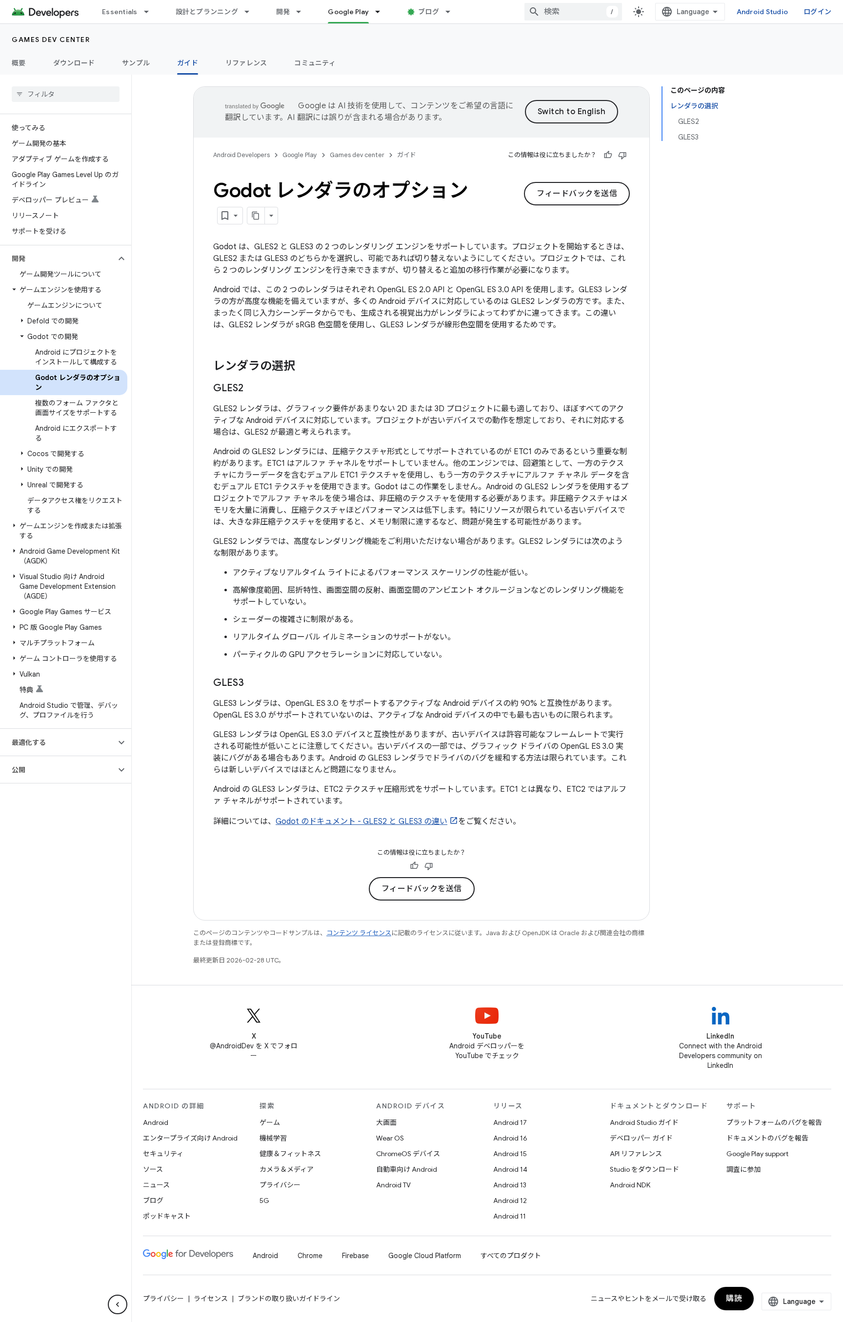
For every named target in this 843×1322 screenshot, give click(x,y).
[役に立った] (608, 155)
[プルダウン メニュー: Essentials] (151, 11)
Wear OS (390, 1138)
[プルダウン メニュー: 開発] (303, 11)
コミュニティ (315, 63)
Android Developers (241, 155)
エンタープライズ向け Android (190, 1138)
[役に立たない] (622, 155)
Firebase (355, 1255)
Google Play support (757, 1153)
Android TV (393, 1185)
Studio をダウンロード (644, 1169)
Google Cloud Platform (424, 1255)
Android (155, 1122)
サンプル (136, 63)
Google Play (348, 11)
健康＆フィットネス (290, 1153)
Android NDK (630, 1185)
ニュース (156, 1185)
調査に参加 (743, 1169)
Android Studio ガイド (644, 1122)
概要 (19, 63)
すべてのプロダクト (511, 1255)
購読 (734, 1298)
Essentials (120, 11)
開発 (283, 11)
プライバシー (280, 1185)
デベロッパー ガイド (641, 1138)
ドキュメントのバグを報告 (767, 1138)
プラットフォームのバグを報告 (774, 1122)
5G (264, 1200)
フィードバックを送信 (577, 194)
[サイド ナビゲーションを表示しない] (117, 1304)
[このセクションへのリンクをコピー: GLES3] (253, 683)
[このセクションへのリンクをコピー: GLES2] (253, 389)
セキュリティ (163, 1153)
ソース (153, 1169)
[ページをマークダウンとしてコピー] (256, 215)
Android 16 (510, 1138)
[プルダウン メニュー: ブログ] (452, 11)
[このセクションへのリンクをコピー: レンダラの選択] (305, 367)
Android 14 (510, 1169)
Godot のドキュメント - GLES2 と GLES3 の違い (361, 821)
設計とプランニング (207, 11)
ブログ (428, 11)
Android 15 (510, 1153)
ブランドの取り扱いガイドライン (289, 1298)
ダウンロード (74, 63)
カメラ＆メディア (287, 1169)
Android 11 (509, 1216)
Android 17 (510, 1122)
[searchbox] (66, 94)
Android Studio (762, 11)
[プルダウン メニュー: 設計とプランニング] (251, 11)
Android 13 (509, 1185)
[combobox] (573, 11)
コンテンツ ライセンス (358, 933)
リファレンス (246, 63)
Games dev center (51, 39)
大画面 (386, 1122)
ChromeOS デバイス (408, 1153)
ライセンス (211, 1298)
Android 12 (510, 1200)
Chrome (310, 1255)
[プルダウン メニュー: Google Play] (382, 11)
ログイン (817, 11)
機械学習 (273, 1138)
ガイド (187, 63)
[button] (58, 258)
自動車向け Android (406, 1169)
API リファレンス (636, 1153)
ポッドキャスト (167, 1216)
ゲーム (270, 1122)
